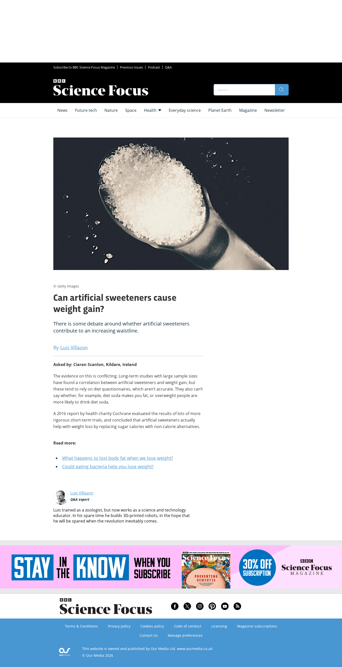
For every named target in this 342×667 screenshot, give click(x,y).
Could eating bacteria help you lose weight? (108, 467)
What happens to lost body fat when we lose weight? (117, 458)
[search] (281, 90)
